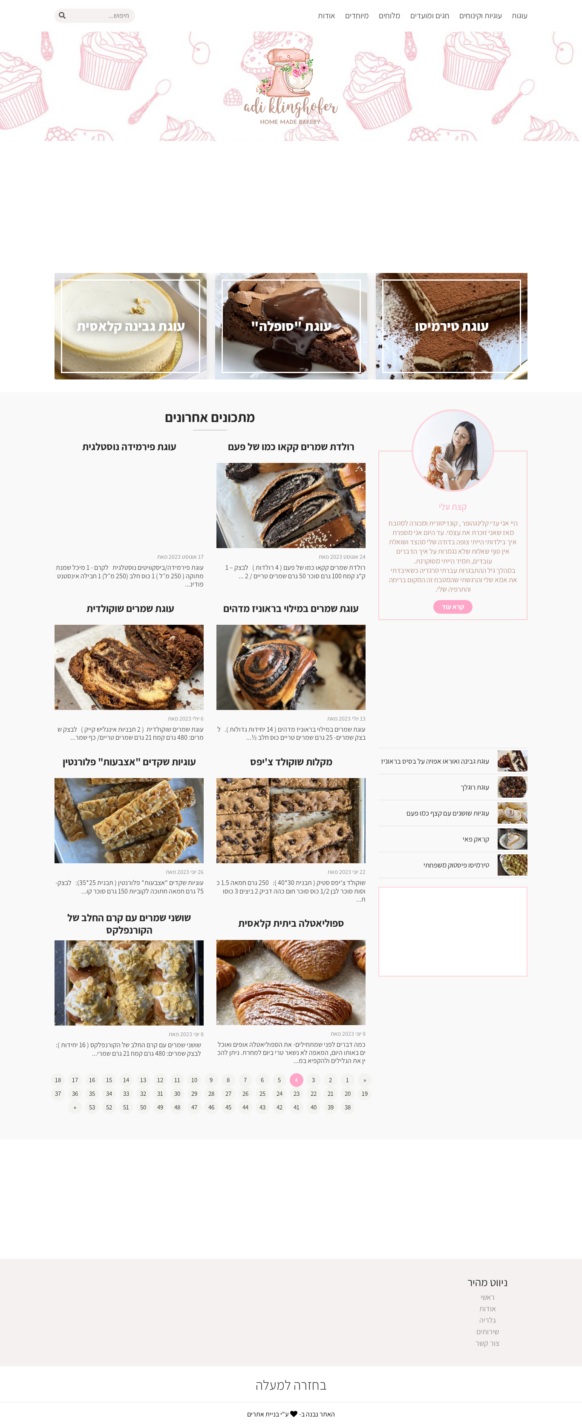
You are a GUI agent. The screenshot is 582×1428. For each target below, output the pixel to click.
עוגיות (488, 54)
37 (58, 1094)
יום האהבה (429, 98)
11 (177, 1080)
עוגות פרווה (506, 98)
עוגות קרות (506, 143)
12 (160, 1080)
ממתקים (484, 83)
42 (279, 1107)
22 (314, 1094)
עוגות (519, 15)
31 (160, 1094)
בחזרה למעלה (291, 1385)
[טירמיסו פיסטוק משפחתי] (508, 864)
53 (92, 1107)
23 (297, 1094)
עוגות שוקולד (503, 113)
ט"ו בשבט (430, 83)
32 (143, 1094)
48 (177, 1107)
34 (109, 1094)
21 (331, 1094)
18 (58, 1080)
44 (245, 1107)
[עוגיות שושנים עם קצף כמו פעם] (508, 812)
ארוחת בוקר (346, 39)
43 (262, 1107)
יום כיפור (432, 54)
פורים (437, 113)
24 (279, 1094)
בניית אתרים (263, 1414)
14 (126, 1080)
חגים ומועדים (429, 15)
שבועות (434, 157)
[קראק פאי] (508, 838)
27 (228, 1094)
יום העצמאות (425, 143)
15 (109, 1080)
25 (262, 1094)
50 (143, 1107)
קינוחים (486, 69)
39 (331, 1107)
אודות (326, 15)
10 (194, 1080)
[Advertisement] (291, 200)
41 (297, 1107)
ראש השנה (429, 39)
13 (143, 1080)
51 (126, 1107)
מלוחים (389, 15)
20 (348, 1094)
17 (75, 1080)
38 (348, 1107)
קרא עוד (453, 607)
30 (177, 1094)
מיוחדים (357, 15)
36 (75, 1094)
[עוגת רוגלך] (508, 786)
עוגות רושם (506, 128)
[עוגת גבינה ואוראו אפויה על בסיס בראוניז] (508, 760)
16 (92, 1080)
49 (160, 1107)
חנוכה (436, 69)
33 (126, 1094)
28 (211, 1094)
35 (92, 1094)
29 (194, 1094)
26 (245, 1094)
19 (365, 1094)
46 (211, 1107)
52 (109, 1107)
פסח (438, 128)
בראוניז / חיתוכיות (470, 39)
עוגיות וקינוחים (480, 15)
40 (314, 1107)
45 (228, 1107)
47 (194, 1107)
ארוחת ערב (347, 54)
